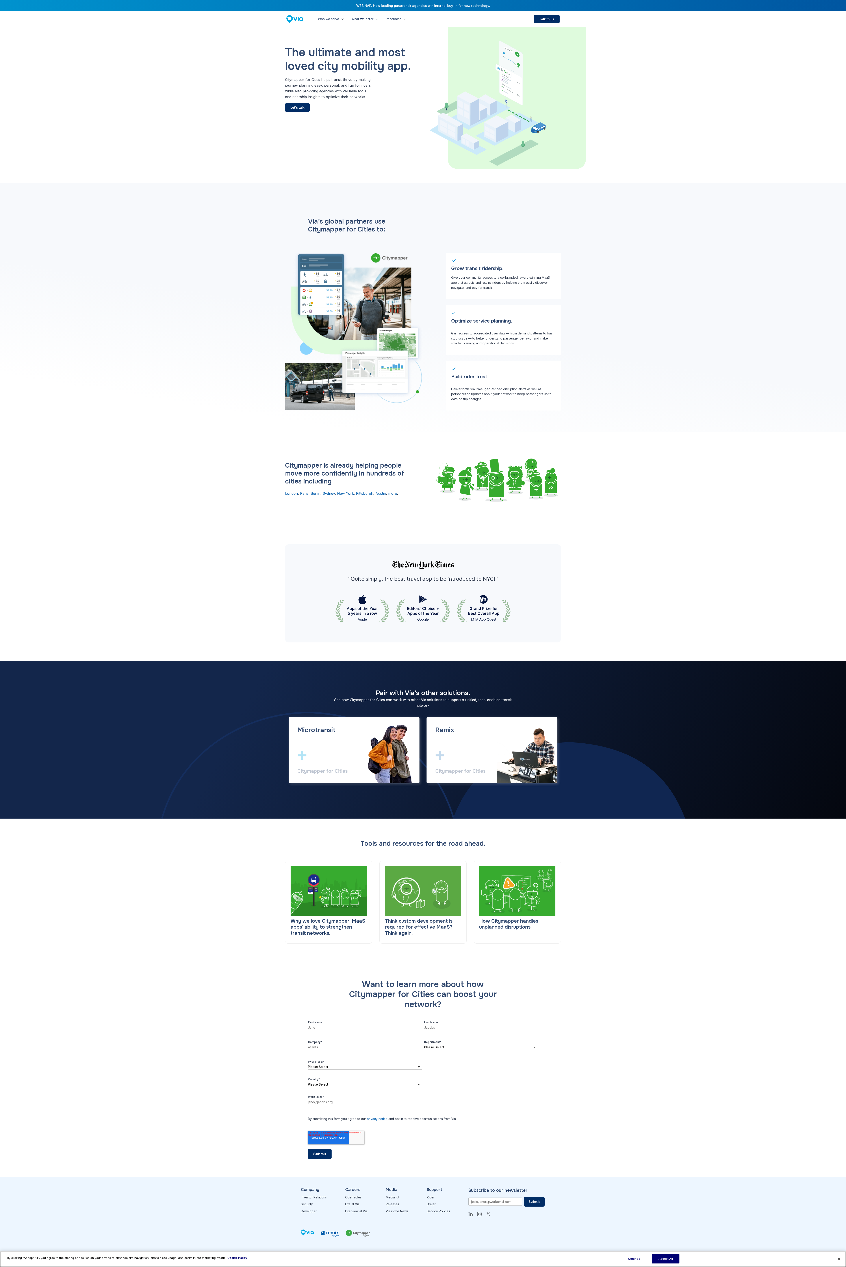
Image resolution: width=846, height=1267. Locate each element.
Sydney (329, 493)
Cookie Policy (237, 1258)
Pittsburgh (364, 493)
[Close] (839, 1259)
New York (345, 493)
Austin (380, 493)
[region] (423, 1259)
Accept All (666, 1258)
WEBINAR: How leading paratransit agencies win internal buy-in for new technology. (423, 6)
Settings (634, 1258)
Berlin (315, 493)
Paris (304, 493)
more (392, 493)
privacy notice (377, 1119)
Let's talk (297, 107)
